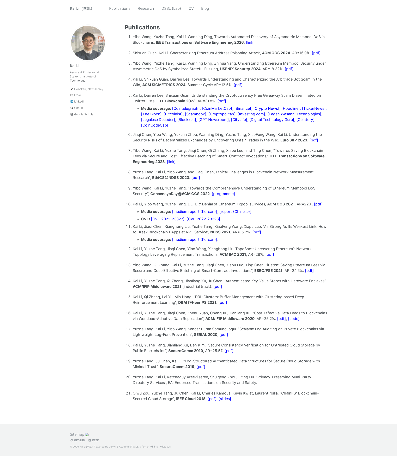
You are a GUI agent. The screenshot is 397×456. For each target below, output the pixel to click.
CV (191, 8)
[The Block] (151, 114)
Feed (95, 440)
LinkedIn (79, 101)
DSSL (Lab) (171, 8)
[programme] (223, 194)
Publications (119, 8)
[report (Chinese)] (235, 211)
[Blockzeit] (186, 119)
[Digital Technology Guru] (271, 119)
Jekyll (112, 446)
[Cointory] (305, 119)
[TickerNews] (314, 108)
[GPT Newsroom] (213, 119)
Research (146, 8)
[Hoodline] (290, 108)
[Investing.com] (251, 114)
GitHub (79, 440)
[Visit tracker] (86, 434)
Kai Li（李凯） (82, 8)
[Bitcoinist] (173, 114)
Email (77, 95)
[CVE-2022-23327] (167, 219)
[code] (294, 318)
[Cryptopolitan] (222, 114)
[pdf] (316, 53)
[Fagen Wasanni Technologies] (294, 114)
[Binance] (242, 108)
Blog (205, 8)
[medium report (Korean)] (194, 211)
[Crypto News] (266, 108)
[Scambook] (195, 114)
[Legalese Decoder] (158, 119)
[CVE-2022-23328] (203, 219)
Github (78, 108)
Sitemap (77, 434)
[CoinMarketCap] (217, 108)
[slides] (225, 399)
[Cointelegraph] (186, 108)
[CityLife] (239, 119)
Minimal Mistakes (160, 446)
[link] (250, 42)
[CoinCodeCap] (154, 125)
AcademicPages (128, 446)
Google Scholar (83, 114)
